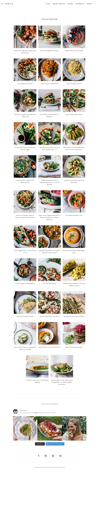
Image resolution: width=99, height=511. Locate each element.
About (89, 4)
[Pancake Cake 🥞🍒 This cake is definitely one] (49, 428)
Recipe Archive (59, 4)
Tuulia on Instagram (49, 404)
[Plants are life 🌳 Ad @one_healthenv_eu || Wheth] (74, 428)
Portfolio (80, 4)
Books (70, 4)
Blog (48, 4)
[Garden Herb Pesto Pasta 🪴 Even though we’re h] (25, 428)
